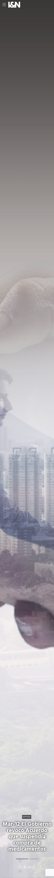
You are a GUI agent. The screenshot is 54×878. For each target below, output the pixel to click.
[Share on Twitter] (25, 867)
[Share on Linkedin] (29, 867)
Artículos (27, 817)
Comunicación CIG (22, 859)
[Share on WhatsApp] (34, 867)
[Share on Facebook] (20, 867)
